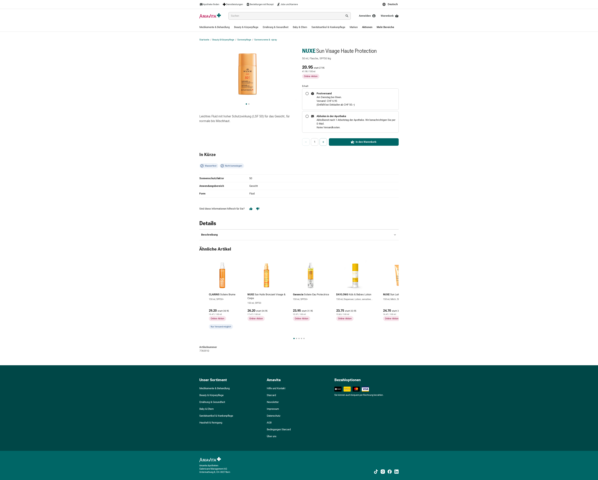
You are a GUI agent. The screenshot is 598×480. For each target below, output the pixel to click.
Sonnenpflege (244, 39)
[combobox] (285, 16)
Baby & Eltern (206, 408)
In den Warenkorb (366, 141)
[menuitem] (214, 27)
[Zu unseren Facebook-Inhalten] (389, 471)
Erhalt (305, 86)
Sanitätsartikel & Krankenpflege (216, 415)
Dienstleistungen (234, 4)
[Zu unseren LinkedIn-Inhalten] (396, 471)
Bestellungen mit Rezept (262, 4)
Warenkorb (387, 15)
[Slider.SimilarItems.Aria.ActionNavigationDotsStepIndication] (294, 338)
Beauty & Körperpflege (223, 39)
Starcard (271, 395)
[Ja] (251, 209)
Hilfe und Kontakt (276, 388)
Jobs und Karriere (289, 4)
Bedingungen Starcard (279, 429)
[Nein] (258, 209)
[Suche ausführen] (347, 16)
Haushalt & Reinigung (210, 422)
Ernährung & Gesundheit (212, 402)
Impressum (273, 408)
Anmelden (365, 15)
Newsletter (273, 402)
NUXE (309, 51)
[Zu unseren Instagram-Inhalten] (383, 471)
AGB (269, 422)
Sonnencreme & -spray (265, 39)
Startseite (204, 39)
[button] (390, 4)
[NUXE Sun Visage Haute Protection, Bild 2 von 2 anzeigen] (248, 104)
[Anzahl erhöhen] (323, 142)
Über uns (271, 436)
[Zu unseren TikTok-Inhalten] (376, 471)
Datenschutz (273, 415)
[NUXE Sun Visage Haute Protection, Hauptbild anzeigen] (246, 104)
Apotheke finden (211, 4)
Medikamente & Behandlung (214, 388)
